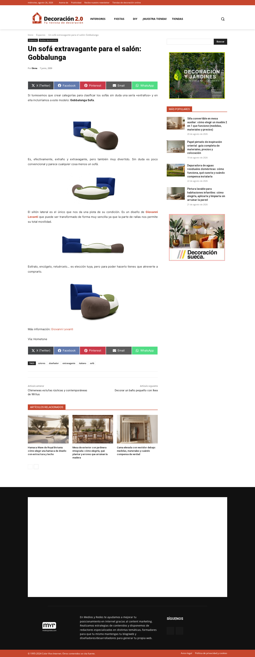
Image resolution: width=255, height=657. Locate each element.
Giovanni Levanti (62, 329)
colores (41, 363)
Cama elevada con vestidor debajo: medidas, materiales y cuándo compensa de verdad (136, 451)
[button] (222, 18)
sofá (92, 363)
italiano (82, 363)
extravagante (69, 363)
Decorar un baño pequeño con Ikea (136, 390)
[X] (225, 3)
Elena (34, 68)
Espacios (40, 34)
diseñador (54, 363)
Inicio (30, 34)
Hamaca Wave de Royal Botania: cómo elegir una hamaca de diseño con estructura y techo (47, 451)
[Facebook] (220, 3)
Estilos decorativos (48, 40)
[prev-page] (30, 466)
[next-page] (36, 466)
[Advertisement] (127, 547)
